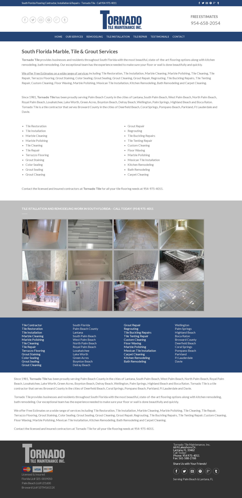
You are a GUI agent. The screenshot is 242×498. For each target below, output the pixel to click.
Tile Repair (140, 36)
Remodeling (94, 36)
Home (58, 36)
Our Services (74, 36)
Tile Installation (118, 36)
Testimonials (159, 36)
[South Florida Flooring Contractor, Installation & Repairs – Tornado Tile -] (121, 19)
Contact (178, 36)
